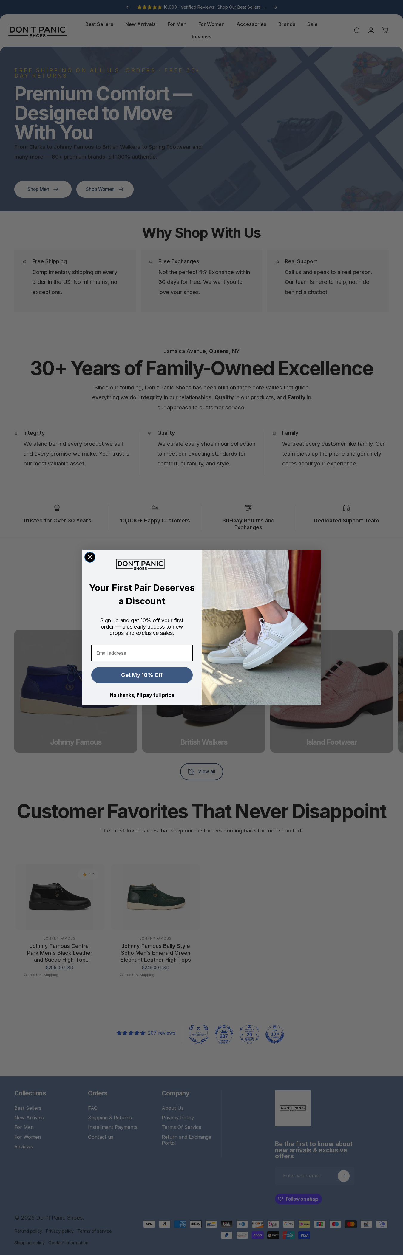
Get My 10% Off (142, 675)
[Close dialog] (90, 557)
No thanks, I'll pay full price (142, 695)
